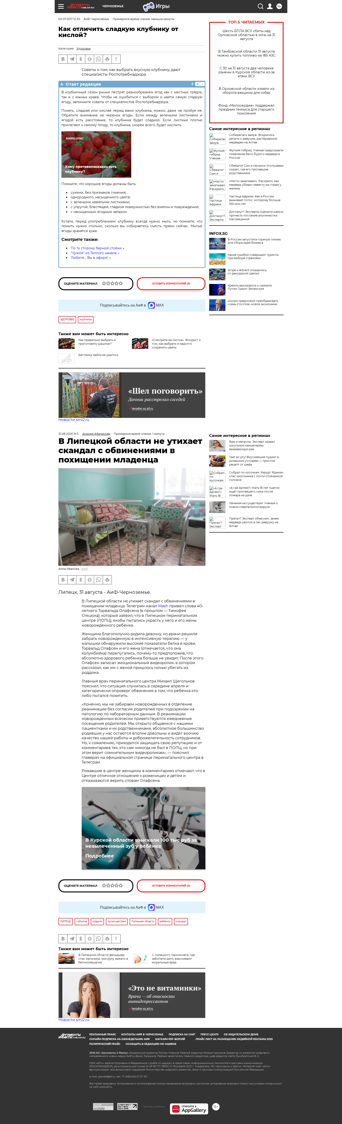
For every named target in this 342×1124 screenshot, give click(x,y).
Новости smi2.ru (73, 420)
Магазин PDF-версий (170, 1039)
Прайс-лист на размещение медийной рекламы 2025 (234, 1039)
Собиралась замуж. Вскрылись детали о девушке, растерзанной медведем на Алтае (253, 138)
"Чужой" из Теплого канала (94, 253)
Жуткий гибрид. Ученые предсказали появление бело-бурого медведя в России (256, 154)
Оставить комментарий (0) (171, 283)
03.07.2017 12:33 (69, 19)
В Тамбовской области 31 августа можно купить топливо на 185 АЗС (246, 53)
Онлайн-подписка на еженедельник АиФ (119, 1039)
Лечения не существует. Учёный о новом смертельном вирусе (253, 505)
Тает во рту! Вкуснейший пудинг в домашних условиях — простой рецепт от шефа (254, 460)
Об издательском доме (241, 1034)
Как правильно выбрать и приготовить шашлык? (97, 341)
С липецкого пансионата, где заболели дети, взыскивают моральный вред (173, 958)
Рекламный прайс (102, 1034)
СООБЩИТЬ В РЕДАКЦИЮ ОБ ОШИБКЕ (151, 1044)
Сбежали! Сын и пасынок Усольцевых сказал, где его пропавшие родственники (256, 169)
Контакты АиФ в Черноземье (142, 1034)
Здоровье (83, 48)
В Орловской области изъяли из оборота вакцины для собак (246, 91)
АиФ (84, 568)
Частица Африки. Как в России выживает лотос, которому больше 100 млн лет (254, 200)
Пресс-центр (209, 1034)
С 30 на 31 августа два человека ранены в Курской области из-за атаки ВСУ (246, 72)
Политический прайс (104, 1044)
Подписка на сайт (182, 1034)
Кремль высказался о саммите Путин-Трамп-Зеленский (250, 287)
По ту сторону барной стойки (96, 248)
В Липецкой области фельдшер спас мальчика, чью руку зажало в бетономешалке (103, 958)
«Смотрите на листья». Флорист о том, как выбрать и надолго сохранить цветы (176, 343)
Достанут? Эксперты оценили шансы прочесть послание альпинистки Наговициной (256, 215)
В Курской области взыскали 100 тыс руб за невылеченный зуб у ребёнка (141, 843)
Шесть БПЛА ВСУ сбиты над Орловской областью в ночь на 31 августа (246, 35)
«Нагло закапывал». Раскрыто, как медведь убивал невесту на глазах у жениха (255, 184)
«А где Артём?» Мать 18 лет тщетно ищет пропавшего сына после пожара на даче (254, 491)
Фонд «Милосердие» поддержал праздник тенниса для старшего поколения (246, 109)
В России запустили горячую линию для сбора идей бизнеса (254, 241)
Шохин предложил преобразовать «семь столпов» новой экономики (253, 302)
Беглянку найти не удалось (98, 355)
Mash (163, 606)
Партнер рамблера (154, 1106)
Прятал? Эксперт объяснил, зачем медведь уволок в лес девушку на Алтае (254, 522)
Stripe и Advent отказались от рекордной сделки (247, 272)
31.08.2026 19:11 (68, 433)
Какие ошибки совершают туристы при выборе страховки (253, 256)
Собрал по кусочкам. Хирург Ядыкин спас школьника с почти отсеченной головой (256, 476)
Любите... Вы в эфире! (89, 258)
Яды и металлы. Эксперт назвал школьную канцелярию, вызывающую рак (252, 445)
